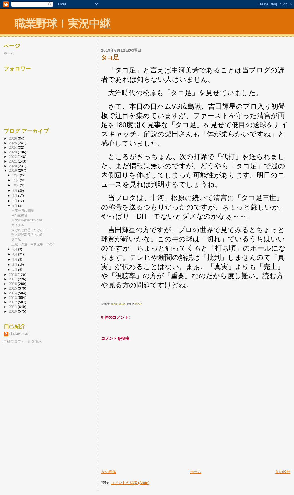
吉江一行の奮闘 (22, 210)
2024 (13, 147)
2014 (13, 293)
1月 (15, 269)
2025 (13, 143)
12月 (16, 175)
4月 (15, 254)
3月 (15, 259)
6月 (15, 205)
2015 (13, 288)
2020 (13, 166)
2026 (13, 138)
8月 (15, 195)
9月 (15, 190)
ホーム (195, 472)
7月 (15, 200)
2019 (13, 170)
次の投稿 (108, 472)
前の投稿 (282, 472)
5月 (15, 249)
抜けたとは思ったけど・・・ (32, 230)
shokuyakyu (18, 334)
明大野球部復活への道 (27, 234)
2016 (13, 284)
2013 (13, 297)
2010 (13, 311)
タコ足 (16, 239)
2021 (13, 161)
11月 (16, 180)
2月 (15, 264)
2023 (13, 152)
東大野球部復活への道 (27, 220)
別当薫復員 (19, 215)
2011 (13, 307)
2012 (13, 302)
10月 (16, 185)
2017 (13, 279)
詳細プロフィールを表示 (23, 341)
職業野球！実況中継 (62, 23)
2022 (13, 156)
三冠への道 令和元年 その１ (33, 244)
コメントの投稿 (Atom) (130, 483)
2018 (13, 274)
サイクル (17, 225)
